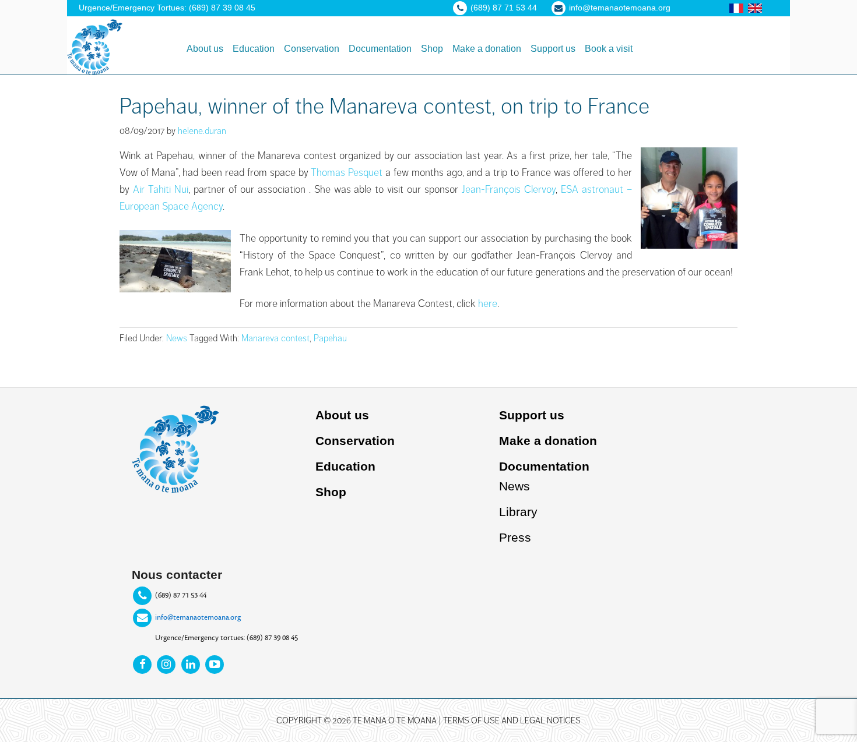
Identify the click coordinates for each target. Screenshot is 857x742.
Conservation (355, 440)
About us (342, 415)
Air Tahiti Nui (160, 189)
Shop (330, 492)
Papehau (330, 338)
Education (345, 466)
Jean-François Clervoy (509, 189)
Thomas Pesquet (346, 172)
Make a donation (548, 440)
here (487, 303)
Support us (531, 415)
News (176, 338)
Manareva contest (275, 338)
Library (518, 511)
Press (515, 537)
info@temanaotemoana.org (198, 616)
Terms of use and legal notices (512, 720)
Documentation (544, 466)
